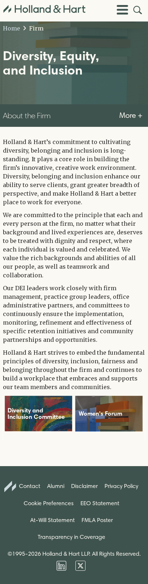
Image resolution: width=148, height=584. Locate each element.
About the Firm (27, 115)
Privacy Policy (121, 486)
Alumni (55, 486)
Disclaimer (84, 486)
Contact (29, 486)
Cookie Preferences (49, 503)
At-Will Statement (52, 520)
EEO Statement (99, 503)
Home (11, 28)
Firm (35, 28)
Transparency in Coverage (71, 536)
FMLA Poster (97, 520)
